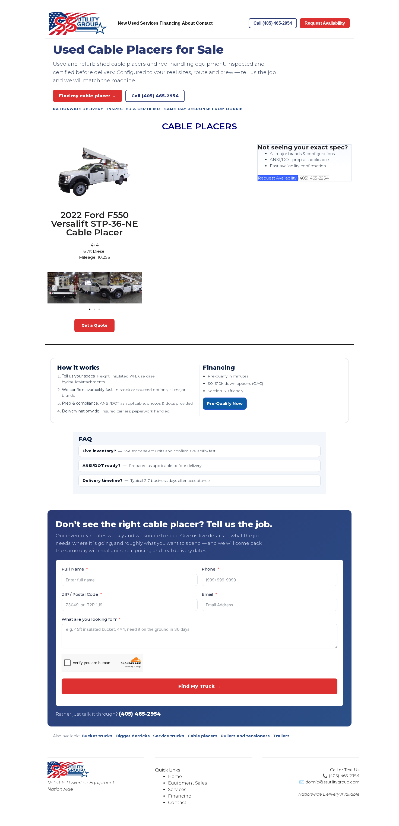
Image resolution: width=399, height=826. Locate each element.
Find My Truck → (199, 686)
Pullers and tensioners (245, 735)
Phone (209, 569)
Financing (170, 23)
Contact (204, 23)
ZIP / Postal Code (80, 594)
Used (133, 23)
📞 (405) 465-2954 (340, 775)
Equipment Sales (187, 783)
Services (149, 23)
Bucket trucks (97, 735)
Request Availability (325, 23)
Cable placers (202, 735)
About (188, 23)
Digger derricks (133, 735)
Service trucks (168, 735)
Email (207, 594)
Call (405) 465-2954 (273, 23)
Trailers (281, 735)
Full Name (73, 569)
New (122, 23)
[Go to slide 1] (89, 309)
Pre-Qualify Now (225, 403)
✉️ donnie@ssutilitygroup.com (329, 782)
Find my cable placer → (87, 95)
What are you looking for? (89, 619)
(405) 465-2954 (313, 178)
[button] (53, 288)
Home (175, 776)
